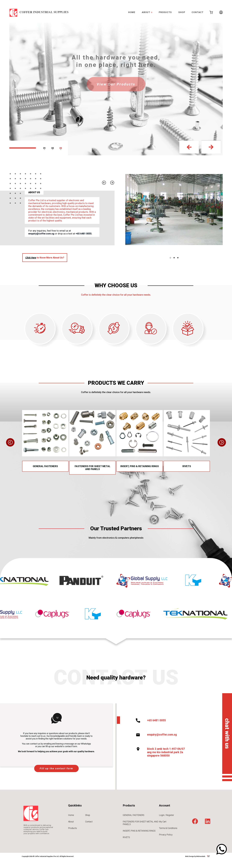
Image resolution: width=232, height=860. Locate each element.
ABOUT (146, 12)
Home (71, 815)
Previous (189, 147)
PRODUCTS (165, 12)
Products (72, 828)
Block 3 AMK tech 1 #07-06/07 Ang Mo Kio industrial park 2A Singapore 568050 (166, 752)
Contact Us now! (116, 85)
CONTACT (197, 12)
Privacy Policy (166, 834)
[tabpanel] (174, 209)
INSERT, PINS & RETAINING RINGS (139, 466)
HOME (131, 12)
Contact (89, 821)
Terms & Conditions (168, 828)
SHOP (181, 12)
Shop (87, 815)
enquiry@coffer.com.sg (41, 233)
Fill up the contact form (56, 768)
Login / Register (166, 815)
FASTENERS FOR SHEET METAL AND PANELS (92, 468)
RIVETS (186, 466)
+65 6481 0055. (84, 233)
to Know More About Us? (44, 257)
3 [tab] (61, 148)
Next (211, 147)
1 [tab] (45, 148)
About (71, 821)
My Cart (162, 821)
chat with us (227, 733)
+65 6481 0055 (156, 720)
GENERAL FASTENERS (45, 466)
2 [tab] (53, 148)
